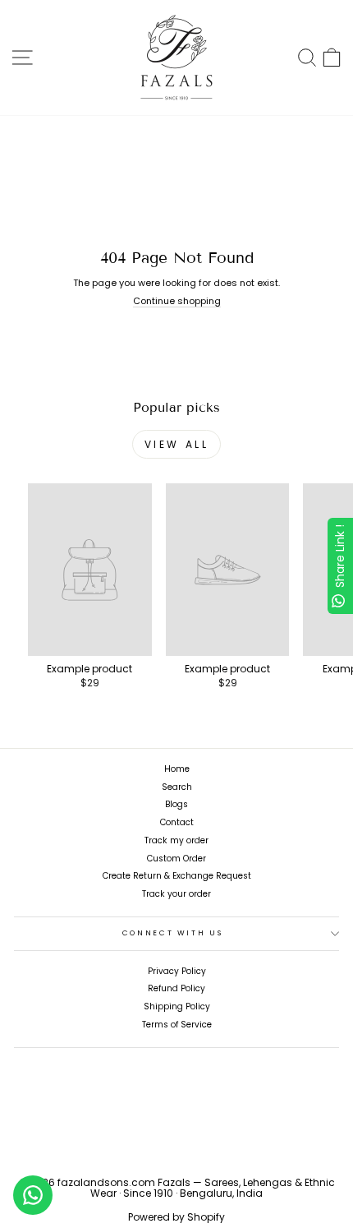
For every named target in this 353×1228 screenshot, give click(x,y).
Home (177, 769)
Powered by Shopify (176, 1217)
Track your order (176, 894)
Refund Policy (176, 988)
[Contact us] (33, 1195)
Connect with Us (172, 933)
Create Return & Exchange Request (177, 876)
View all (176, 444)
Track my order (176, 840)
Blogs (176, 804)
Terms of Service (177, 1024)
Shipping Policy (177, 1006)
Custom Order (176, 858)
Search (177, 787)
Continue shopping (177, 301)
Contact (177, 822)
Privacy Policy (177, 971)
